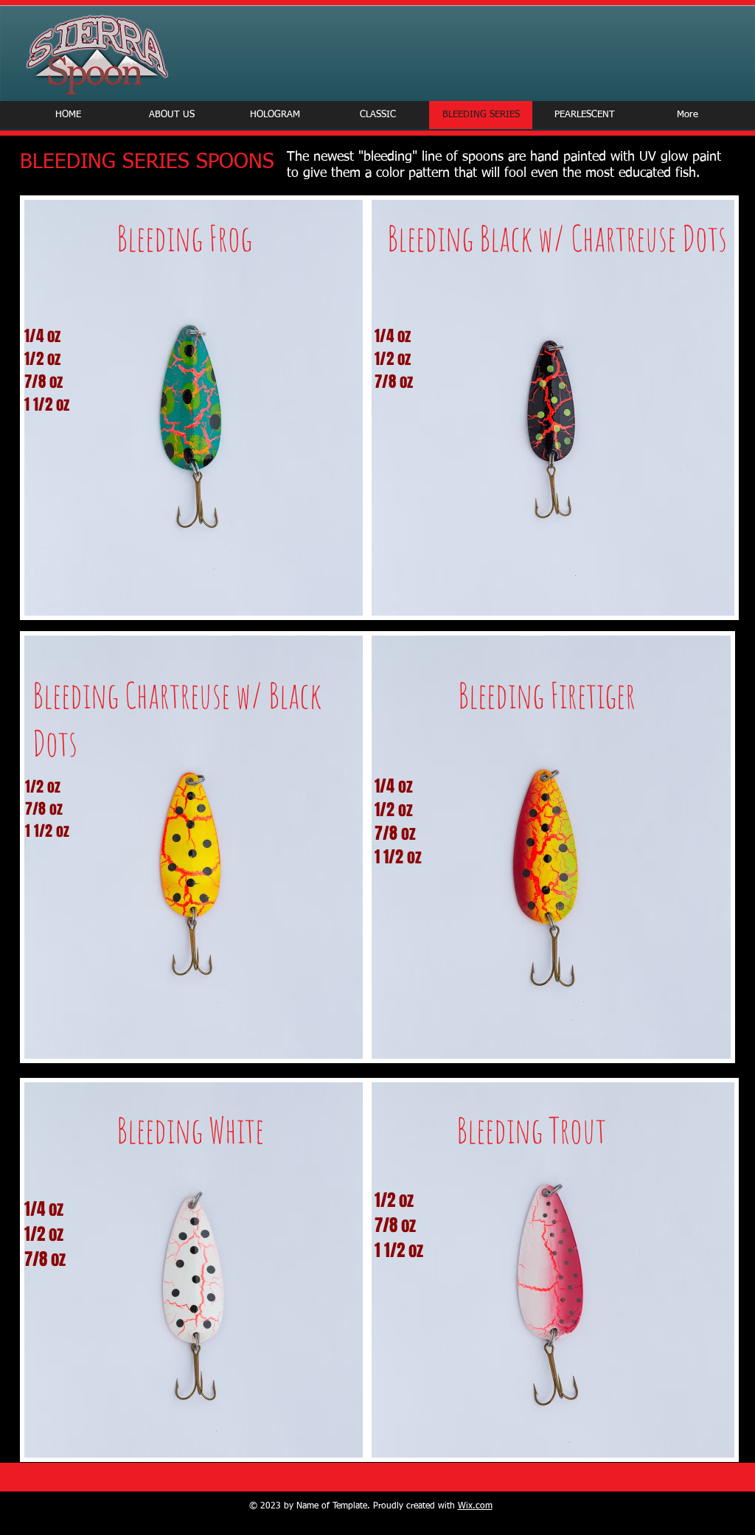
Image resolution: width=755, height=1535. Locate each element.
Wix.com (475, 1506)
